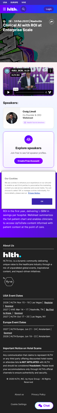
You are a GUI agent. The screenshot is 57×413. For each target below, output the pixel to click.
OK (42, 201)
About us (19, 394)
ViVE (24, 2)
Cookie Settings (19, 404)
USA (5, 2)
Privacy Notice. (34, 193)
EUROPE (14, 2)
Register (48, 302)
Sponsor (9, 306)
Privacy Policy (38, 394)
